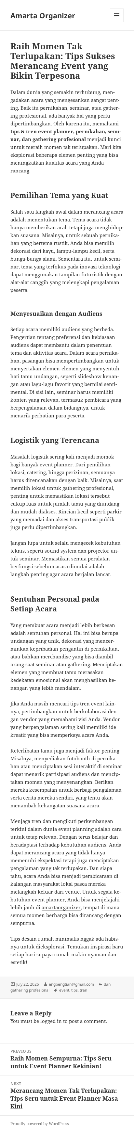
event (64, 990)
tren (83, 990)
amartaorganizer (61, 907)
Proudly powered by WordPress (39, 1123)
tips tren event (87, 703)
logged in (51, 1021)
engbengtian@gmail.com (71, 984)
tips (74, 990)
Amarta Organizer (42, 15)
